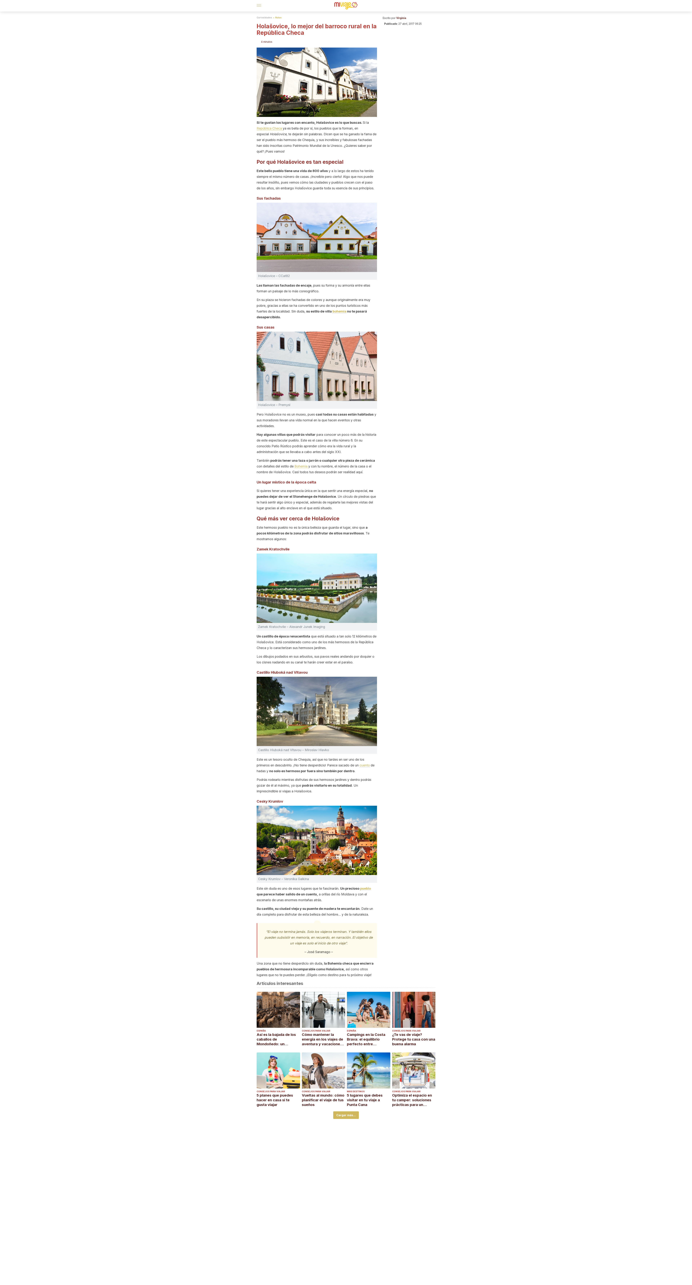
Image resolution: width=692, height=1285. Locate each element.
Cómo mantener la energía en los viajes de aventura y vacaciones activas (322, 1039)
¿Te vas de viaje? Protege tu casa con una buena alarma (413, 1039)
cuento (365, 765)
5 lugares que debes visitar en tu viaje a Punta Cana (365, 1100)
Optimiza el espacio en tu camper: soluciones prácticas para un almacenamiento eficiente (412, 1100)
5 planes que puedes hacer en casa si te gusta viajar (275, 1100)
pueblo (365, 888)
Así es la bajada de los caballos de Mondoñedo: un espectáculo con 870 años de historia (276, 1039)
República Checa (270, 128)
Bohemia (301, 466)
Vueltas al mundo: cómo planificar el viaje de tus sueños (323, 1100)
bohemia (339, 311)
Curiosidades (264, 17)
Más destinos (356, 1091)
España (261, 1030)
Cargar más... (346, 1115)
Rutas (278, 17)
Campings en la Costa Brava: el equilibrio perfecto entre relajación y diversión (366, 1039)
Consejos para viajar (316, 1030)
